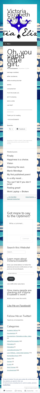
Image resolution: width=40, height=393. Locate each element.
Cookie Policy (6, 385)
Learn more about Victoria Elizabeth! (17, 259)
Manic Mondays (14, 170)
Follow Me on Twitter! (19, 316)
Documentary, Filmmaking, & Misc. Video (19, 336)
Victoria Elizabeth (12, 68)
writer (27, 142)
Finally (10, 155)
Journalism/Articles (13, 350)
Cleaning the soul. (16, 166)
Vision (10, 163)
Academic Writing (12, 330)
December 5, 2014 (24, 68)
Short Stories (11, 367)
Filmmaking (10, 344)
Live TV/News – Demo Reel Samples (18, 353)
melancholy (10, 142)
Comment (26, 238)
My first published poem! (19, 174)
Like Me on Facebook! (19, 305)
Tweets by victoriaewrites (15, 320)
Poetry (20, 140)
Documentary (11, 333)
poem (15, 142)
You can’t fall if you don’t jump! (19, 182)
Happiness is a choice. (18, 159)
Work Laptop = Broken (18, 191)
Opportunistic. (31, 197)
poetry (23, 142)
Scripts (9, 364)
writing (9, 144)
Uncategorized (11, 370)
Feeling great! (14, 187)
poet (19, 142)
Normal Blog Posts (12, 356)
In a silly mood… (15, 178)
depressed (29, 140)
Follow (11, 279)
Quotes (9, 361)
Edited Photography (13, 341)
